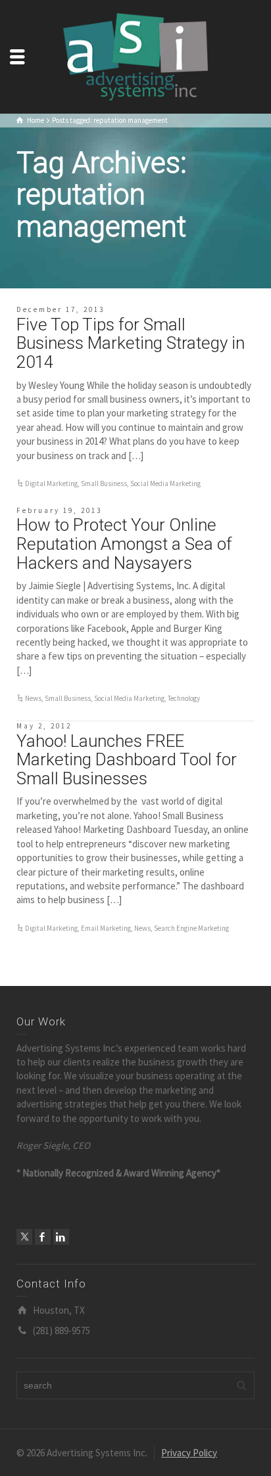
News (33, 698)
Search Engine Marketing (191, 928)
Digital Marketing (51, 483)
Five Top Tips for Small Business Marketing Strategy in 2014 (130, 343)
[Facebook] (43, 1237)
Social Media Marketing (165, 483)
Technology (184, 698)
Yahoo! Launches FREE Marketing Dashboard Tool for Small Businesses (126, 759)
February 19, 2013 (59, 510)
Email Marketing (106, 928)
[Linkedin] (61, 1237)
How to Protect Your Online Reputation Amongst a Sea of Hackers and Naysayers (124, 543)
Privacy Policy (189, 1452)
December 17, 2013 (60, 309)
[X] (24, 1237)
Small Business (104, 483)
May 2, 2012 (44, 725)
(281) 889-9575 (61, 1330)
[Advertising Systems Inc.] (135, 55)
